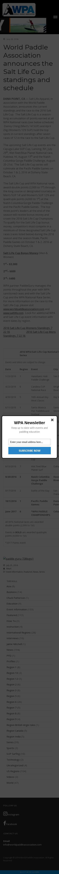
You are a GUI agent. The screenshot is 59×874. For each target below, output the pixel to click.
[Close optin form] (53, 421)
